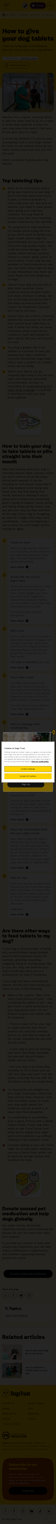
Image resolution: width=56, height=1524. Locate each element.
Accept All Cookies (28, 776)
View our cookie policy (40, 761)
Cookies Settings (28, 769)
